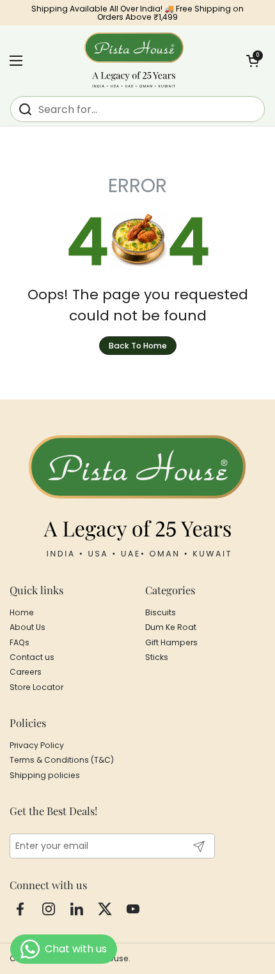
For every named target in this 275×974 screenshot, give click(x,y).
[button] (252, 60)
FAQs (19, 642)
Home (22, 612)
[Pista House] (134, 61)
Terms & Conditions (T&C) (62, 759)
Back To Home (138, 345)
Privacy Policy (37, 745)
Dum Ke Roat (170, 627)
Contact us (32, 657)
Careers (26, 671)
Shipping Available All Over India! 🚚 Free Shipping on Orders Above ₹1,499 (137, 13)
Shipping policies (45, 775)
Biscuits (160, 612)
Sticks (156, 657)
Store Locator (36, 687)
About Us (27, 627)
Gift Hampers (171, 642)
